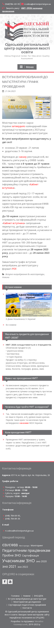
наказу (23, 156)
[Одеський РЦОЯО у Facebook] (4, 581)
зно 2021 (9, 566)
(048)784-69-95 (12, 4)
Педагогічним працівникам (26, 550)
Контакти (27, 608)
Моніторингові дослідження (27, 602)
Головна (15, 596)
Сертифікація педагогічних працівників (27, 605)
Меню (30, 67)
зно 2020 (41, 561)
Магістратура (24, 546)
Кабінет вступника (13, 223)
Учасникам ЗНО (18, 561)
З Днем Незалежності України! (20, 319)
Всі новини (11, 324)
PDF (14, 268)
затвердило (18, 126)
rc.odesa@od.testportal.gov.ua (37, 4)
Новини (5, 277)
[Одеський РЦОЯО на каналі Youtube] (10, 581)
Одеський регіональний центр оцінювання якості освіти (27, 48)
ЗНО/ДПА (38, 596)
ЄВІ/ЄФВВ (10, 545)
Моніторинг (37, 545)
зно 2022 (23, 566)
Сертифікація (30, 555)
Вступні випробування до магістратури (24, 274)
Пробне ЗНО (11, 555)
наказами (24, 423)
